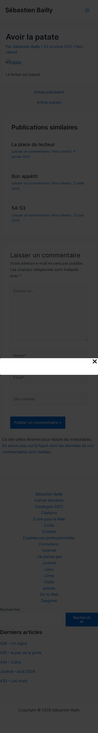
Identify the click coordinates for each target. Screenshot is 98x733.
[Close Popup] (94, 361)
